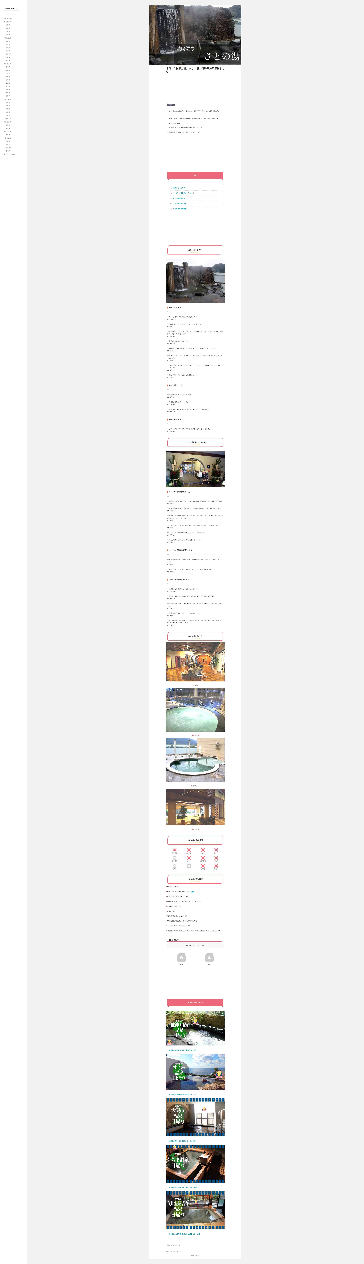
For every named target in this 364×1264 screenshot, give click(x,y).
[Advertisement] (195, 87)
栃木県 (8, 51)
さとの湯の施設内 (179, 198)
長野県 (8, 70)
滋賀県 (8, 112)
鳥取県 (8, 128)
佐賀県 (8, 141)
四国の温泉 (7, 131)
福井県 (8, 93)
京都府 (8, 106)
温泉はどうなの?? (179, 188)
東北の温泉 (7, 22)
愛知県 (8, 80)
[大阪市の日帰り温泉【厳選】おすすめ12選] (195, 1137)
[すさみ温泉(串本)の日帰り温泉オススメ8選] (195, 1090)
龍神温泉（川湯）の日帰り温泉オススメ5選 (182, 1050)
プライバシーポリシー (11, 154)
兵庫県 (8, 109)
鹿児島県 (8, 147)
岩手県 (8, 25)
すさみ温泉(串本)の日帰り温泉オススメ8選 (182, 1094)
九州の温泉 (7, 138)
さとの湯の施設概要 (179, 203)
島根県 (8, 125)
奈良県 (8, 115)
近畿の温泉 (7, 99)
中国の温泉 (7, 122)
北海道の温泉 (8, 18)
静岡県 (8, 76)
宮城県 (8, 28)
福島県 (8, 35)
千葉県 (8, 47)
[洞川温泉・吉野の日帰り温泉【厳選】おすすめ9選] (195, 1230)
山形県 (8, 31)
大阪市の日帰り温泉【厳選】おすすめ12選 (182, 1141)
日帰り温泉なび (12, 8)
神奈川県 (8, 54)
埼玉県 (8, 44)
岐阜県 (8, 83)
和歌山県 (8, 118)
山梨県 (8, 73)
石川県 (8, 89)
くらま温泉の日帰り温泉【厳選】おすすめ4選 (183, 1187)
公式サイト (171, 104)
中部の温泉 (7, 64)
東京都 (8, 41)
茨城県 (8, 60)
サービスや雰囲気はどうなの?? (183, 193)
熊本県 (8, 151)
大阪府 (8, 102)
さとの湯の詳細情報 (179, 208)
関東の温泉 (7, 38)
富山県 (8, 86)
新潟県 (8, 67)
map (192, 891)
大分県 (8, 144)
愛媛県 (8, 135)
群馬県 (8, 57)
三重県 (8, 96)
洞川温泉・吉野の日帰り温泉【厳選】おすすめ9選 (184, 1234)
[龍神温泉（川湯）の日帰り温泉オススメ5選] (195, 1046)
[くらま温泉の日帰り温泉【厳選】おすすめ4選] (195, 1183)
